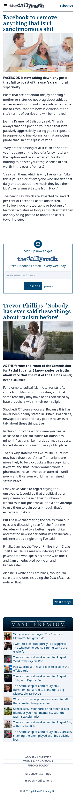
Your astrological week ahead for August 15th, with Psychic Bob (39, 678)
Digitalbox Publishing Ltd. (42, 791)
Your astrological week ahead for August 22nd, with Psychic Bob (39, 659)
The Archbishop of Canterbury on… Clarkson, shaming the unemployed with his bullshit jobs (42, 735)
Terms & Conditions (38, 761)
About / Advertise (38, 757)
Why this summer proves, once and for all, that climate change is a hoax (41, 701)
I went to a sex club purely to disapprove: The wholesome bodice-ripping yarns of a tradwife (40, 647)
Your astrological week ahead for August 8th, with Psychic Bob (42, 724)
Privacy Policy (38, 765)
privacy (49, 286)
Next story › (62, 602)
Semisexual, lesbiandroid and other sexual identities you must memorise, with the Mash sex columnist (41, 712)
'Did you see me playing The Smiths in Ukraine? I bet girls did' (38, 636)
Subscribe (33, 286)
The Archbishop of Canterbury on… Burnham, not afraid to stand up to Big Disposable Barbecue (38, 689)
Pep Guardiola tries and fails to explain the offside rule (41, 668)
